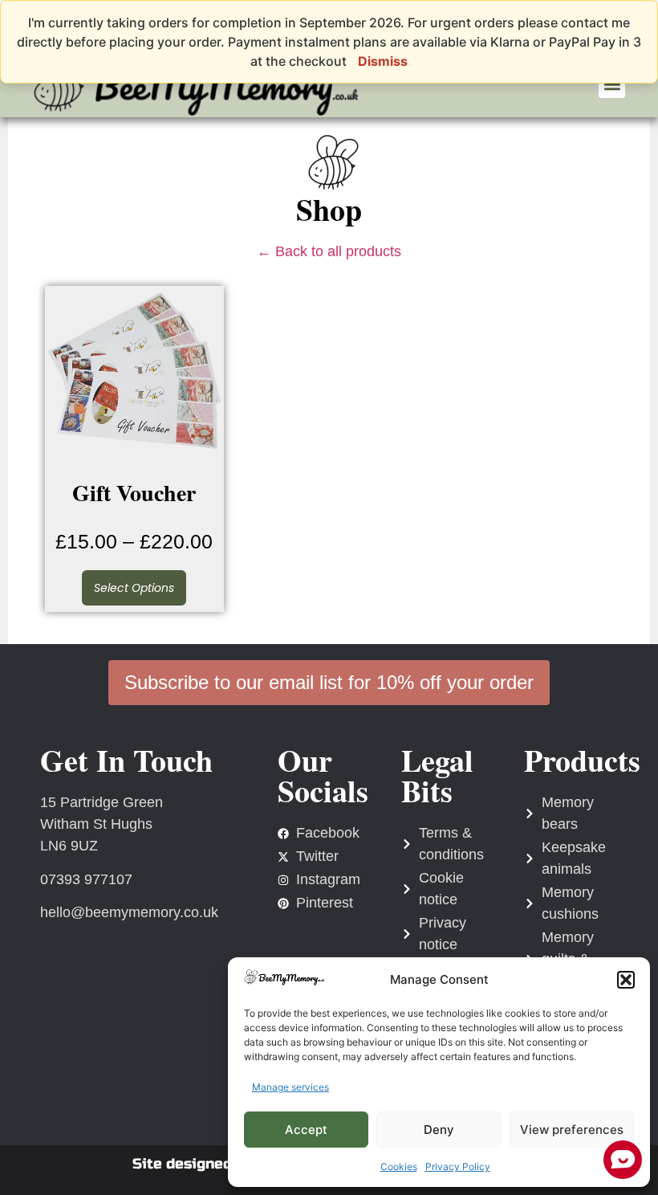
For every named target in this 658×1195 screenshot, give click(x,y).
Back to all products (329, 251)
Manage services (290, 1087)
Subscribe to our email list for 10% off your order (329, 682)
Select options (134, 588)
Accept (306, 1129)
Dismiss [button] (383, 61)
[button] (626, 980)
